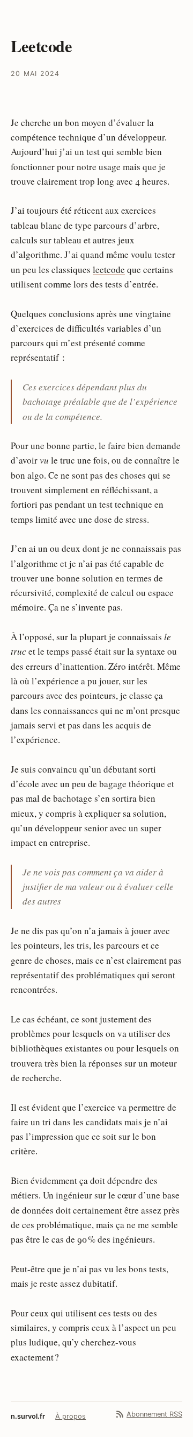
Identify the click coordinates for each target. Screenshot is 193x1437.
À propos (70, 1416)
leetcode (109, 269)
